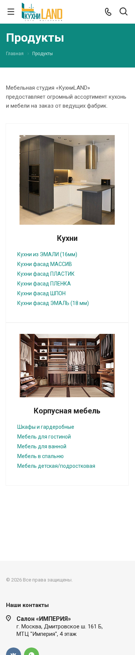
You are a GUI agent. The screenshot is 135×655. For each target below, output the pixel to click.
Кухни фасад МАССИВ (44, 264)
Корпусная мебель (67, 410)
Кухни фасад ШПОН (41, 293)
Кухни (67, 238)
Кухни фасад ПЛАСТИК (46, 274)
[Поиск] (124, 12)
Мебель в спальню (40, 456)
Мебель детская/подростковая (56, 466)
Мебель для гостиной (44, 437)
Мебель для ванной (41, 446)
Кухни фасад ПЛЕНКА (44, 284)
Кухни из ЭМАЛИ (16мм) (47, 254)
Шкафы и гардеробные (45, 427)
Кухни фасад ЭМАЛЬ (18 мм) (53, 303)
